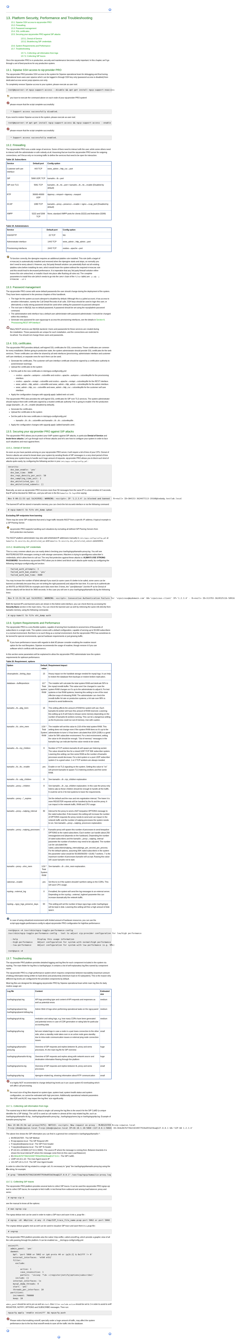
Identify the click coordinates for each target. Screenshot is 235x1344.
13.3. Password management (23, 28)
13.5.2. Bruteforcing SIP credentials (36, 42)
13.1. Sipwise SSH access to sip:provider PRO (31, 22)
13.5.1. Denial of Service (31, 39)
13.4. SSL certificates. (20, 31)
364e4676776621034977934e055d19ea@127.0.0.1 (36, 1156)
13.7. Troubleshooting (20, 49)
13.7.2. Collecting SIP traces (33, 56)
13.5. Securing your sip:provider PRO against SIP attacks (35, 34)
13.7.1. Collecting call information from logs (39, 53)
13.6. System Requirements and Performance (30, 46)
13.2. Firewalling (18, 25)
